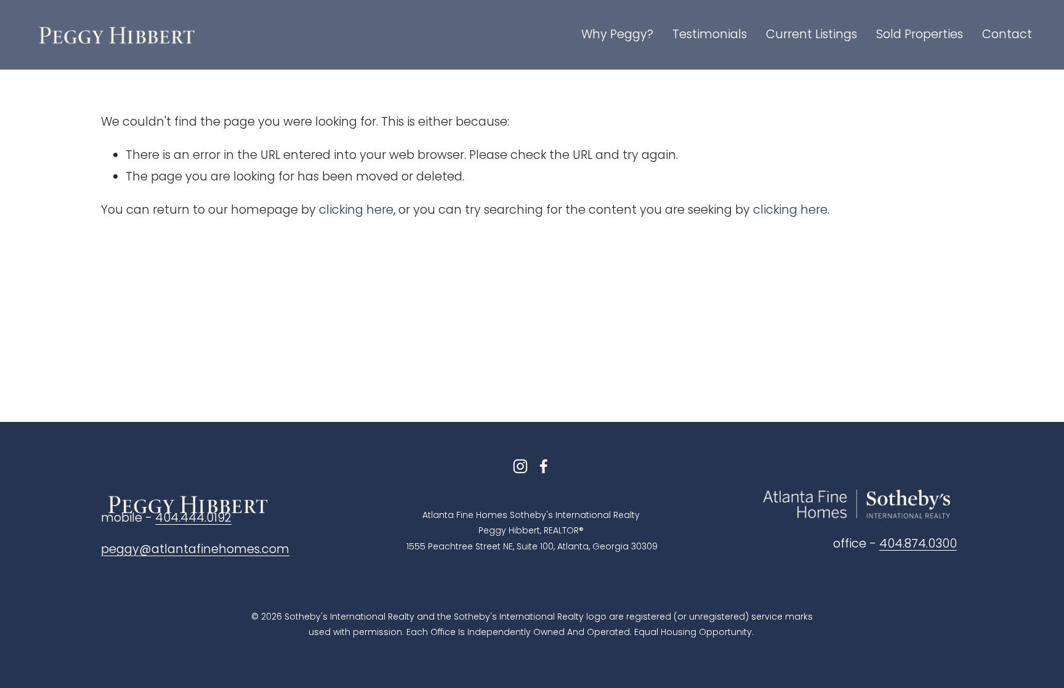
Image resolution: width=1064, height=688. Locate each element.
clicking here (356, 209)
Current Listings (811, 34)
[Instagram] (520, 466)
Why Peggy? (617, 34)
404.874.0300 (918, 543)
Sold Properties (919, 34)
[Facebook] (543, 466)
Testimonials (709, 34)
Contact (1007, 34)
